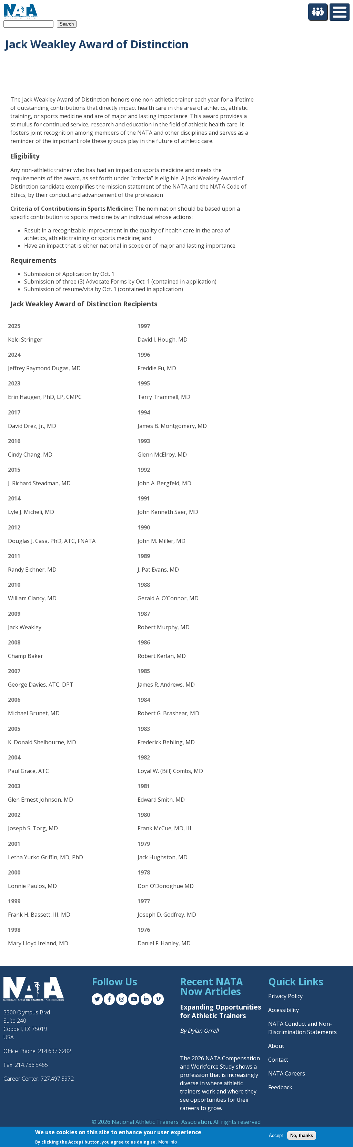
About (276, 1046)
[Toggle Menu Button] (340, 12)
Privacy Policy (285, 996)
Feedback (280, 1087)
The (186, 1058)
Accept (276, 1135)
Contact (278, 1059)
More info (167, 1142)
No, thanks (301, 1135)
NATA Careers (286, 1073)
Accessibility (283, 1010)
